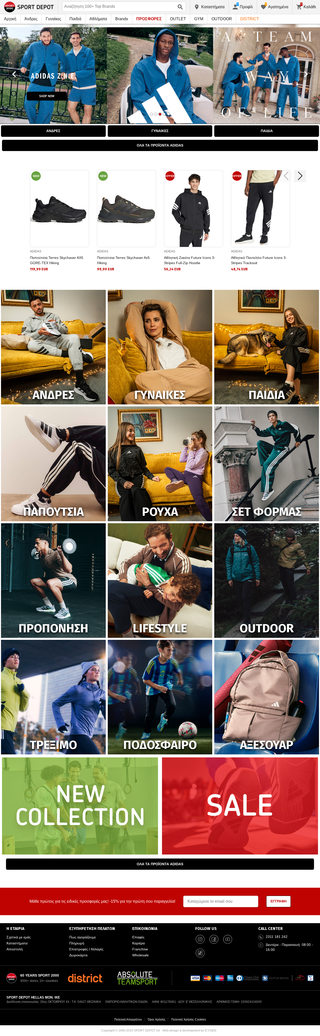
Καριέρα (138, 943)
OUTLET (178, 19)
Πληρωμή (76, 943)
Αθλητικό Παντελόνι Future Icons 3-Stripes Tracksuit (259, 260)
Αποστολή (14, 949)
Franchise (140, 949)
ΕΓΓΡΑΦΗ (278, 901)
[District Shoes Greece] (85, 978)
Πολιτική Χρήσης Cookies (188, 1019)
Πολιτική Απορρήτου (128, 1019)
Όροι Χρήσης (157, 1019)
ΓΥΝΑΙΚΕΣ (160, 131)
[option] (160, 74)
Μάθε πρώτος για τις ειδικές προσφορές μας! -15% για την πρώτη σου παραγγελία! (102, 901)
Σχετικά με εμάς (18, 937)
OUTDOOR (222, 19)
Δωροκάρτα (78, 955)
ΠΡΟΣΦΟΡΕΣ (149, 19)
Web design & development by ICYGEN (189, 1030)
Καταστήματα (17, 943)
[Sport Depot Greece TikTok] (200, 953)
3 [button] (160, 114)
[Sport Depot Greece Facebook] (214, 939)
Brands (121, 19)
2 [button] (156, 114)
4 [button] (164, 114)
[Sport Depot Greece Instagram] (200, 939)
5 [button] (169, 114)
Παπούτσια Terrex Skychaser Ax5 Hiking (123, 260)
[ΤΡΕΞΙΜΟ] (53, 697)
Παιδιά (75, 19)
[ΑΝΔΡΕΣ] (53, 347)
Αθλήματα (98, 19)
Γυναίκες (53, 19)
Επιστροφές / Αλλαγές (86, 949)
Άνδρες (31, 19)
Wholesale (140, 955)
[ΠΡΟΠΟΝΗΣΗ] (53, 580)
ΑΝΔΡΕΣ (53, 131)
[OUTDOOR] (266, 580)
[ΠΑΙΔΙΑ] (266, 347)
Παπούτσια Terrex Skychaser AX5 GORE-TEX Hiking (56, 260)
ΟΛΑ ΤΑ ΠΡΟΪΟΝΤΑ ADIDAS (160, 145)
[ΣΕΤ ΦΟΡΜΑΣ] (266, 463)
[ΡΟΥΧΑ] (160, 463)
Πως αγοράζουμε (82, 937)
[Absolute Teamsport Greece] (137, 978)
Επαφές (138, 937)
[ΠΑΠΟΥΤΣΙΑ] (53, 463)
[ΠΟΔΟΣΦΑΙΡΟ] (160, 697)
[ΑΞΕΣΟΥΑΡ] (266, 697)
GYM (198, 19)
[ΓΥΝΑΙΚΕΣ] (160, 347)
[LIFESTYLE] (160, 580)
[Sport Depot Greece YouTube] (228, 939)
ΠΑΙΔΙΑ (267, 131)
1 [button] (151, 114)
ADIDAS (35, 251)
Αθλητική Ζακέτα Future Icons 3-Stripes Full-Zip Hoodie (189, 260)
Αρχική (10, 19)
